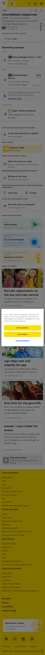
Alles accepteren (22, 328)
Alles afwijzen (23, 334)
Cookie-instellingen (23, 341)
